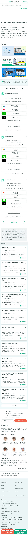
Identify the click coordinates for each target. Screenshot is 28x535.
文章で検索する (23, 8)
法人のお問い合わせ (18, 482)
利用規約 (9, 96)
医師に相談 (20, 420)
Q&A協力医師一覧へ (22, 468)
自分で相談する (17, 82)
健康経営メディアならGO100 (18, 519)
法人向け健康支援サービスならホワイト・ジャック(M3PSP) (11, 517)
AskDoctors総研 (9, 501)
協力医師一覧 (3, 485)
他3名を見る (14, 222)
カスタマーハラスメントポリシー (20, 495)
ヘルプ (16, 485)
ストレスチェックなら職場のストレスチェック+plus (10, 522)
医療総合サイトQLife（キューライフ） (8, 528)
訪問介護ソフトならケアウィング (7, 513)
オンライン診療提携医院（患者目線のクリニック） (10, 503)
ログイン (25, 1)
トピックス (3, 501)
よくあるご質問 (3, 482)
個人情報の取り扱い (16, 96)
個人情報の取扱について (19, 488)
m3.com (7, 431)
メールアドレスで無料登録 (14, 126)
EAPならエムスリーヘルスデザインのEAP (8, 524)
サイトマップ (3, 495)
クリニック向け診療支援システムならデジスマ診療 (10, 511)
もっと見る (14, 405)
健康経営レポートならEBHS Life (6, 519)
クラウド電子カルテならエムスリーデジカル (8, 510)
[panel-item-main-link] (14, 253)
